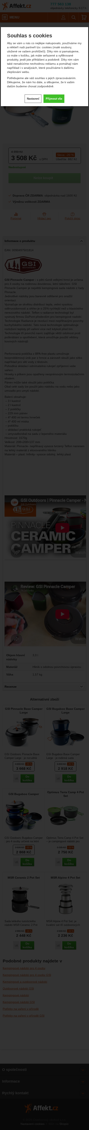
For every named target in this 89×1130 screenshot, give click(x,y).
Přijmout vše (54, 98)
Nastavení (33, 98)
